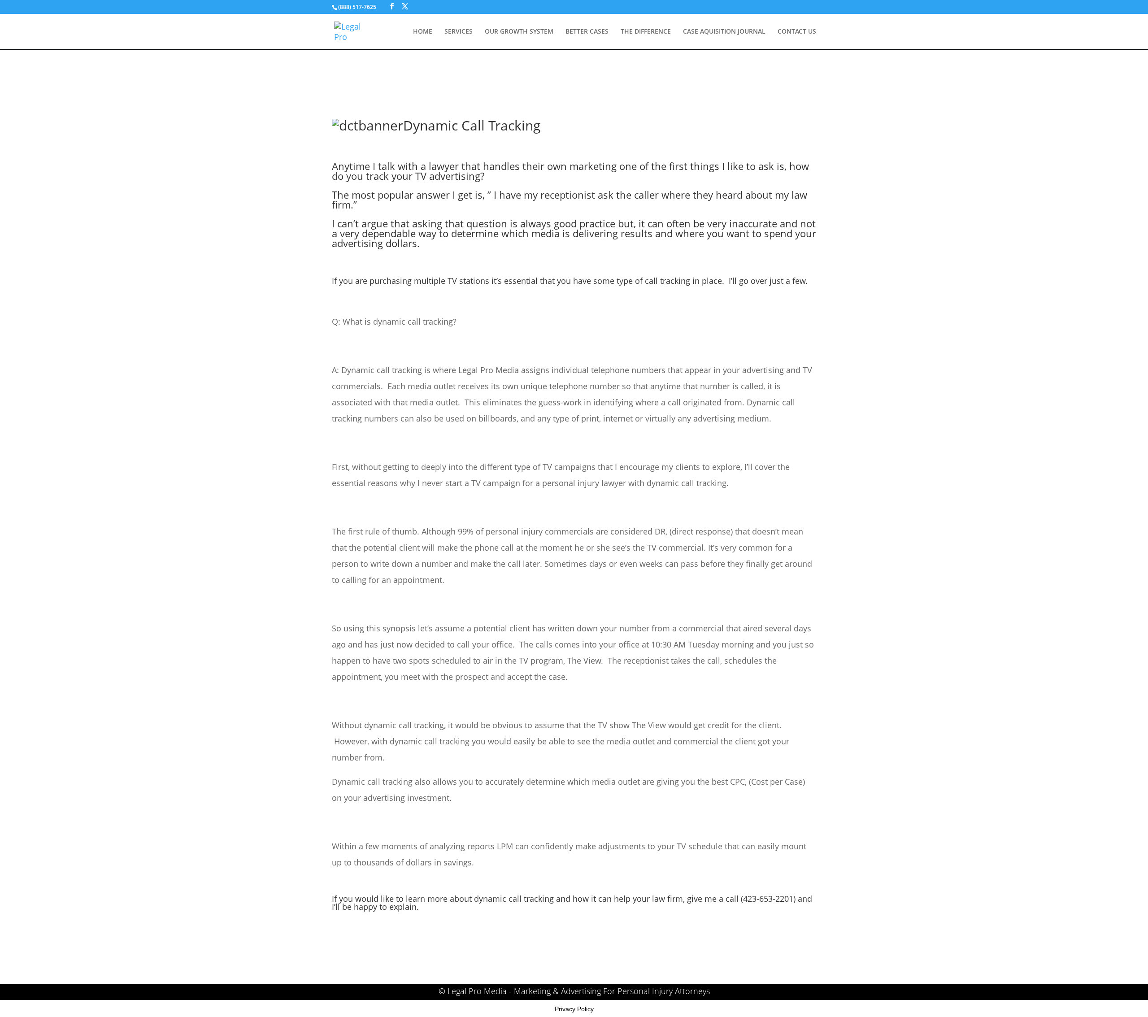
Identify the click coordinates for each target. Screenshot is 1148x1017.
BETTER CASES (587, 31)
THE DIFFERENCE (646, 31)
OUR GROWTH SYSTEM (519, 31)
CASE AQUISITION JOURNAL (724, 31)
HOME (422, 31)
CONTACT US (797, 31)
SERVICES (458, 31)
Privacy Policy (574, 1009)
